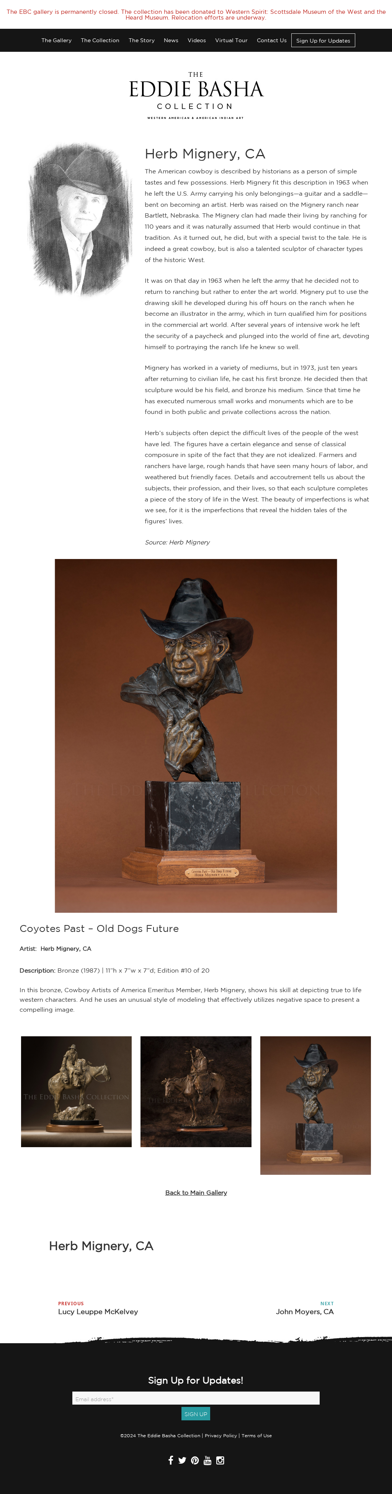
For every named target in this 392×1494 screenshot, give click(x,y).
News (171, 40)
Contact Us (272, 40)
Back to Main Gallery (196, 1192)
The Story (142, 40)
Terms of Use (257, 1435)
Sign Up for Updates (323, 41)
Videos (197, 40)
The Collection (100, 40)
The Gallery (56, 40)
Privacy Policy (221, 1435)
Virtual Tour (231, 40)
